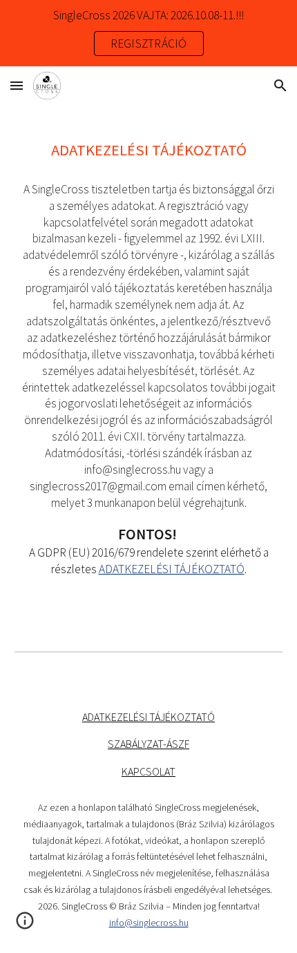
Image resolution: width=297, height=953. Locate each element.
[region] (148, 33)
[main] (149, 367)
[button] (16, 85)
